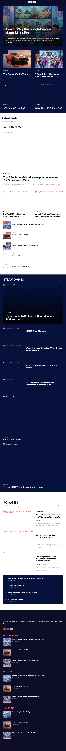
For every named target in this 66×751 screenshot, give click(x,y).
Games (8, 24)
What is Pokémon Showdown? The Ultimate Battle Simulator (47, 215)
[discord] (8, 629)
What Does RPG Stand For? (48, 108)
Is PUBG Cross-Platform (36, 331)
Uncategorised (7, 173)
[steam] (11, 629)
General (38, 104)
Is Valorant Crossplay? (14, 108)
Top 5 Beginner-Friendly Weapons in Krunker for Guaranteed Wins (31, 179)
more (59, 280)
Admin (38, 520)
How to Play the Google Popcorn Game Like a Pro (29, 31)
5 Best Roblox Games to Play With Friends (47, 75)
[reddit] (4, 629)
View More (58, 506)
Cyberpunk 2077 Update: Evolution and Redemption (30, 318)
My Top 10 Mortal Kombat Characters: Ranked (14, 215)
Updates (9, 312)
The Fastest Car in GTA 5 (15, 74)
